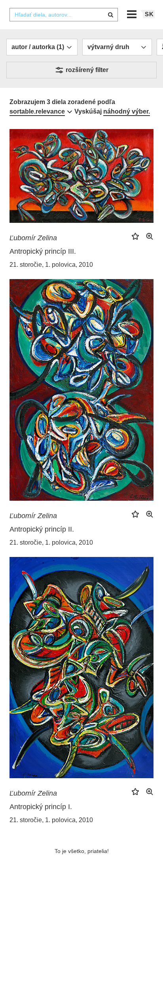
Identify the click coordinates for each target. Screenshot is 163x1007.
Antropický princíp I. (40, 807)
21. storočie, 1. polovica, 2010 (51, 264)
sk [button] (149, 14)
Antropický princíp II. (41, 529)
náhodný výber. (126, 111)
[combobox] (63, 14)
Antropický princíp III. (42, 251)
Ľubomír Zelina (33, 238)
